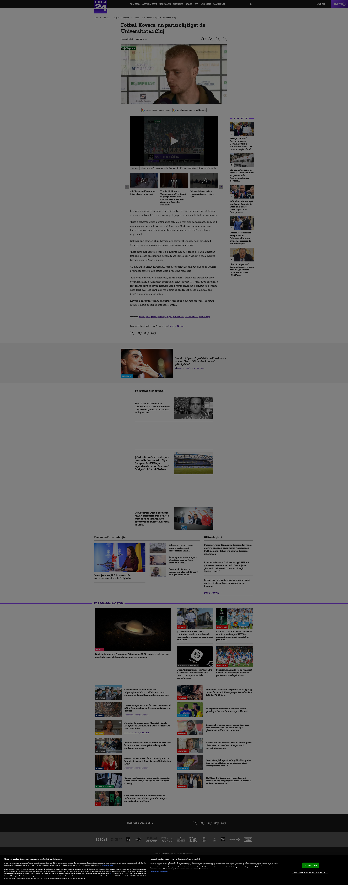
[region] (174, 870)
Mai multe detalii (107, 865)
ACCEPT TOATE (310, 865)
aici (111, 873)
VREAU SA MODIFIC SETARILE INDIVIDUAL (310, 873)
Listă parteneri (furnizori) (159, 871)
